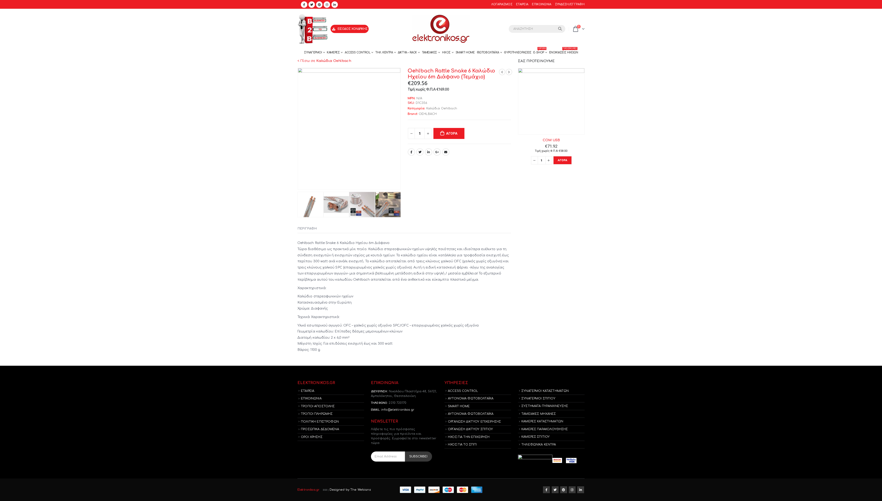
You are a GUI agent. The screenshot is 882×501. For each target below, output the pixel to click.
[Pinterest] (319, 4)
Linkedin (580, 489)
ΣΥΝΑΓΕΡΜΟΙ (313, 52)
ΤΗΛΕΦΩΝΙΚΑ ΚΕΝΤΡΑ (538, 444)
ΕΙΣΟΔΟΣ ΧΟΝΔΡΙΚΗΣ (353, 28)
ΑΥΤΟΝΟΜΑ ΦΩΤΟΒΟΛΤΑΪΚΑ (470, 398)
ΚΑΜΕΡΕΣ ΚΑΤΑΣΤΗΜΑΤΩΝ (542, 421)
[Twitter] (311, 4)
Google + (437, 152)
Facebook (411, 152)
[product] (551, 101)
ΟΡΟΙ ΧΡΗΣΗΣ (311, 437)
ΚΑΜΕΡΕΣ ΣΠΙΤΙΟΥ (535, 436)
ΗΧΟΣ (446, 52)
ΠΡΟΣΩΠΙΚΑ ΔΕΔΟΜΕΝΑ (320, 429)
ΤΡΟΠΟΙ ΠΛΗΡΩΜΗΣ (317, 413)
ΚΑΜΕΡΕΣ (333, 52)
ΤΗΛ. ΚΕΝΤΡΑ (384, 52)
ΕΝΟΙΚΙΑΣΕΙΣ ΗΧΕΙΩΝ (563, 51)
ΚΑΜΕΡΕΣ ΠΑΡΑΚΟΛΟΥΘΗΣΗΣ (544, 429)
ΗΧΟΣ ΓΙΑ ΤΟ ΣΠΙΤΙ (462, 444)
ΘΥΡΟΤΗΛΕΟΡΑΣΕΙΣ (517, 52)
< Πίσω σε (324, 61)
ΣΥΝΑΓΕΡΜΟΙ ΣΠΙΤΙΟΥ (538, 398)
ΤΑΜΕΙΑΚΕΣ (429, 52)
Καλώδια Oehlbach (441, 108)
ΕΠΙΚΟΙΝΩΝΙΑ (541, 4)
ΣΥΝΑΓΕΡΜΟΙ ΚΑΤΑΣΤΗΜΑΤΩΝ (545, 391)
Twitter (420, 152)
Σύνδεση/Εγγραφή (570, 4)
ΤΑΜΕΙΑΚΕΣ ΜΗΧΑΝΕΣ (538, 413)
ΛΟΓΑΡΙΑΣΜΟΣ (501, 4)
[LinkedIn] (334, 4)
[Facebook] (304, 4)
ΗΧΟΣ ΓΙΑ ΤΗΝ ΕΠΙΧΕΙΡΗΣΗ (468, 437)
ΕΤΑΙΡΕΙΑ (522, 4)
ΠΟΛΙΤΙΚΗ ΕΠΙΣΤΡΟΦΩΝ (320, 421)
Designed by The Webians (350, 489)
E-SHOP (539, 51)
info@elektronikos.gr (397, 409)
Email (445, 152)
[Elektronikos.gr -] (441, 29)
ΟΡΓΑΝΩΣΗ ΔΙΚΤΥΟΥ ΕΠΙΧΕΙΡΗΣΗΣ (474, 421)
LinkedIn (428, 152)
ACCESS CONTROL (357, 52)
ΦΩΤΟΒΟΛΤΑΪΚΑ (488, 52)
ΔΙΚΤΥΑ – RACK (407, 52)
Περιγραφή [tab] (307, 228)
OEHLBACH (428, 114)
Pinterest (563, 489)
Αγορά (452, 133)
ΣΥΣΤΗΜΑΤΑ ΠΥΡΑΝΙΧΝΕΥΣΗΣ (544, 406)
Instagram (572, 489)
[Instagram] (327, 4)
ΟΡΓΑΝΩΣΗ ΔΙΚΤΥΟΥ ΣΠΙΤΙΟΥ (470, 429)
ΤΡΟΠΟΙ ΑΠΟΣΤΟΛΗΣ (318, 406)
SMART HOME (465, 52)
